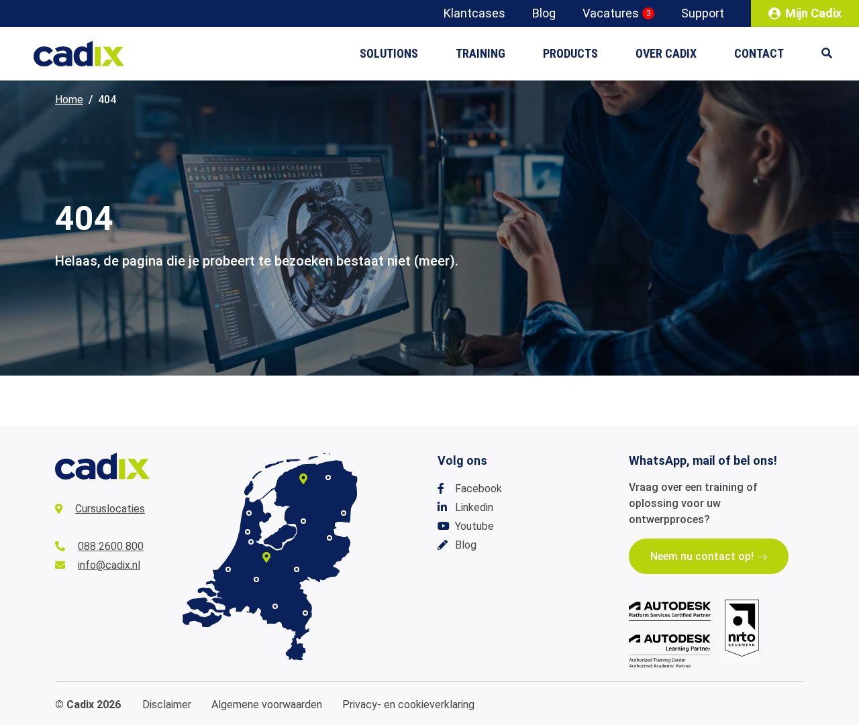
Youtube (474, 526)
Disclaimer (166, 704)
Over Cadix (666, 53)
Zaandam (247, 531)
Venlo (305, 613)
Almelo (329, 538)
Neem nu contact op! (702, 556)
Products (570, 53)
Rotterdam (228, 569)
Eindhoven (275, 606)
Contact (759, 53)
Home (69, 99)
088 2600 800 (111, 546)
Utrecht (266, 557)
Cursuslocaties (110, 508)
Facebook (478, 488)
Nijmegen (296, 569)
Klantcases (474, 13)
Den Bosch (256, 579)
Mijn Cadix (813, 13)
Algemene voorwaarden (266, 704)
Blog (544, 13)
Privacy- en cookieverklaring (408, 704)
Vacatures (617, 13)
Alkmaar (249, 513)
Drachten (303, 478)
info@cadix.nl (109, 565)
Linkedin (474, 507)
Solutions (389, 53)
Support (702, 13)
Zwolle (303, 521)
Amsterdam (251, 542)
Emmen (343, 513)
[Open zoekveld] (833, 54)
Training (480, 53)
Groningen (328, 477)
